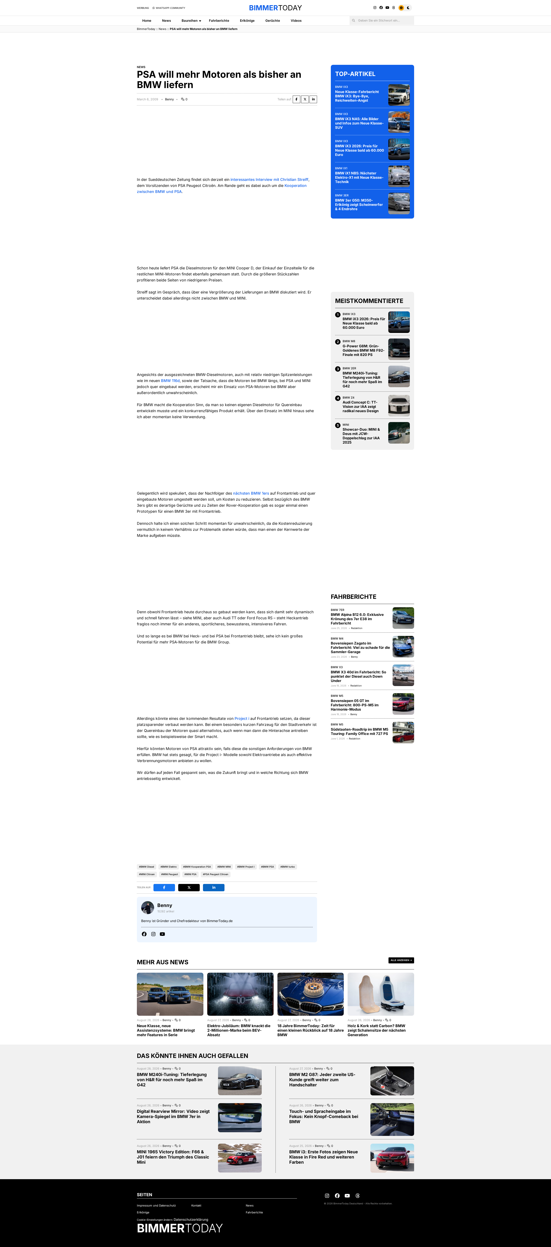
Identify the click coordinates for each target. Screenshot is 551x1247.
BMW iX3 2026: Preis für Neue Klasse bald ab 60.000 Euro (359, 150)
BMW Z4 (348, 397)
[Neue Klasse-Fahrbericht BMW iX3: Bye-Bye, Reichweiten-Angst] (399, 95)
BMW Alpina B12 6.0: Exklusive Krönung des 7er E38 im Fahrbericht (357, 618)
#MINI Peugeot (169, 874)
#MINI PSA (190, 874)
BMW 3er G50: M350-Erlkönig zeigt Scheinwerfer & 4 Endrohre (359, 204)
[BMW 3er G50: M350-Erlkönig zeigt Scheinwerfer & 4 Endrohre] (399, 203)
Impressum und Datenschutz (156, 1205)
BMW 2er (349, 368)
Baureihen (190, 21)
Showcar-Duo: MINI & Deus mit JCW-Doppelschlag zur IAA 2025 (361, 435)
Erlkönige (247, 21)
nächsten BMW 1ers (251, 493)
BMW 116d (170, 380)
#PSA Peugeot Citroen (215, 874)
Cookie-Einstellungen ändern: (155, 1219)
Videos (296, 21)
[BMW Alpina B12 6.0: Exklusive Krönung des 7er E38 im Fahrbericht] (403, 618)
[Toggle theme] (405, 7)
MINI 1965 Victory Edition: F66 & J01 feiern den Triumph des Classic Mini (173, 1157)
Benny (169, 99)
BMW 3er (342, 195)
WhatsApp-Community (170, 7)
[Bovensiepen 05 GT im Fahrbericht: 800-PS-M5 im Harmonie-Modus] (403, 704)
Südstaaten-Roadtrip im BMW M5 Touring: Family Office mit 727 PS (359, 731)
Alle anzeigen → (401, 960)
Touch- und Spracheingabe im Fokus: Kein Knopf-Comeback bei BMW (323, 1116)
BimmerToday (146, 29)
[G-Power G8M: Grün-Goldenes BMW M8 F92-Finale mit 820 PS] (399, 349)
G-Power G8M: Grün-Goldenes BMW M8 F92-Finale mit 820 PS (364, 350)
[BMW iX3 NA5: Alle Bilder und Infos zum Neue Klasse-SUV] (399, 122)
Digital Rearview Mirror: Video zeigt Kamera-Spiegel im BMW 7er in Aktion (173, 1116)
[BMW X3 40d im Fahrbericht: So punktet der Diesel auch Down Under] (403, 675)
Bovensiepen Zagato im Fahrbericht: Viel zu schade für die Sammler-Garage (360, 647)
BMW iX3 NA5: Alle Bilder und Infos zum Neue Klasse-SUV (359, 123)
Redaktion (356, 628)
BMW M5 (337, 695)
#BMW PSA (267, 866)
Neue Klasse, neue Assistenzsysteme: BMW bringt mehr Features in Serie (166, 1030)
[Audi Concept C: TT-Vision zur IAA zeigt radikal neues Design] (399, 405)
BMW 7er (337, 610)
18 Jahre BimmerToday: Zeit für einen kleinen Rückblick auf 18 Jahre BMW (310, 1030)
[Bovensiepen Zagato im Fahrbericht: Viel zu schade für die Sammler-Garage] (403, 646)
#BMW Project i (246, 866)
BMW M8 (349, 341)
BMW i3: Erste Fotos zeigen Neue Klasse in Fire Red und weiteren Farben (323, 1157)
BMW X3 (337, 667)
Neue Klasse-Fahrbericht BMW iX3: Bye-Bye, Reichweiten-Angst (357, 96)
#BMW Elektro (169, 866)
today (275, 7)
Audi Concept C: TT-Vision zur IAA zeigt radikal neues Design (361, 406)
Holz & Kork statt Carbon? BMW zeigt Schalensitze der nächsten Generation (377, 1030)
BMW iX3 (341, 87)
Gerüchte (272, 21)
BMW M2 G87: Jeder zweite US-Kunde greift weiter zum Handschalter (322, 1079)
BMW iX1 (341, 168)
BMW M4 (337, 638)
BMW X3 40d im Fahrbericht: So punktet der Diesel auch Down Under (358, 676)
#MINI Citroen (147, 874)
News (166, 21)
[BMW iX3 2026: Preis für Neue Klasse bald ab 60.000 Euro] (399, 149)
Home (146, 21)
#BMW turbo (287, 866)
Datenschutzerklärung (191, 1219)
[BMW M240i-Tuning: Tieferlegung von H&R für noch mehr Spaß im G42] (399, 376)
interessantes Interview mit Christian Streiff (269, 179)
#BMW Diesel (146, 866)
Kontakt (196, 1205)
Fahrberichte (219, 21)
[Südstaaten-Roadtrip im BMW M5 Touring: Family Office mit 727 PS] (403, 732)
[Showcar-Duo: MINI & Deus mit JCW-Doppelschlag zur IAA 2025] (399, 433)
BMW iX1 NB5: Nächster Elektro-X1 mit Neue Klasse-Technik (359, 177)
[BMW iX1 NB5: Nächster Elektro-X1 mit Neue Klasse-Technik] (399, 176)
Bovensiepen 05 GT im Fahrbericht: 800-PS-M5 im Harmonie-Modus (355, 705)
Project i (242, 718)
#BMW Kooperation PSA (197, 866)
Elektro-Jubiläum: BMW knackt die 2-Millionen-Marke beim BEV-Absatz (238, 1030)
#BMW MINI (224, 866)
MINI (346, 424)
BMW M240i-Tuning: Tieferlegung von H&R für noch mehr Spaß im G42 (362, 379)
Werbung (143, 7)
